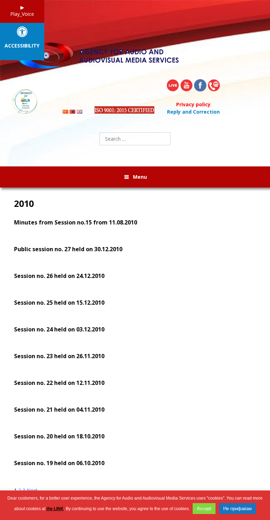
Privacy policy (193, 104)
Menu (140, 176)
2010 (24, 203)
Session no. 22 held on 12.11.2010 (59, 383)
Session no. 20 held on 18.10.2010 (59, 436)
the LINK (55, 508)
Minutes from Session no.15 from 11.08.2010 (75, 222)
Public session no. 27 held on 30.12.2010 (68, 249)
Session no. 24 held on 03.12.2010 (59, 329)
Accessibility (22, 46)
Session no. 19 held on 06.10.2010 (59, 463)
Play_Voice (22, 14)
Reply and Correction (193, 111)
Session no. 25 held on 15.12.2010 (59, 302)
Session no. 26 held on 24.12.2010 (59, 276)
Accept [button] (204, 508)
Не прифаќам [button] (237, 508)
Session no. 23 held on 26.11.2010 (59, 356)
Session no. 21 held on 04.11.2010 (59, 409)
